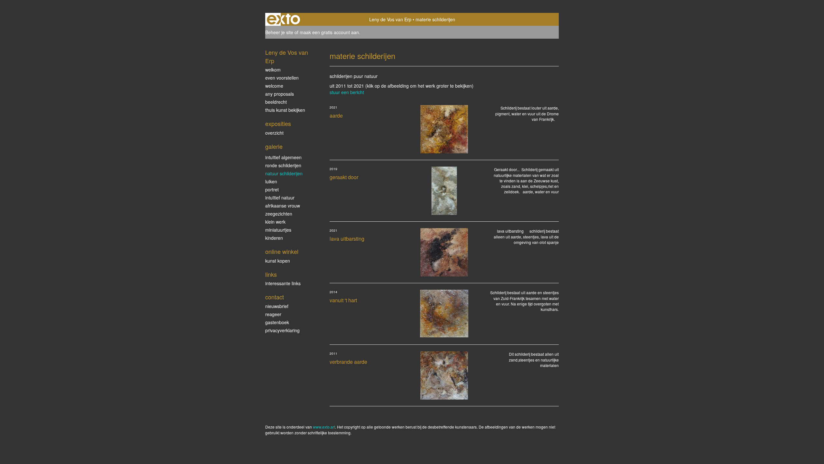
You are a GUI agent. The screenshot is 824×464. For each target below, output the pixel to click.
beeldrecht (276, 102)
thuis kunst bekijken (285, 110)
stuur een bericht (347, 92)
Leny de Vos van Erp (390, 19)
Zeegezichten (278, 213)
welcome (274, 85)
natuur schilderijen (284, 173)
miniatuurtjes (278, 230)
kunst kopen (277, 260)
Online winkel (281, 251)
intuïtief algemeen (283, 157)
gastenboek (277, 322)
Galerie (274, 146)
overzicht (274, 133)
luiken (271, 181)
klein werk (275, 221)
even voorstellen (282, 77)
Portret (272, 189)
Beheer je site (279, 32)
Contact (274, 297)
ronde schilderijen (283, 165)
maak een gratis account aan (329, 32)
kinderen (274, 238)
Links (271, 274)
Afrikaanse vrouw (282, 205)
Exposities (278, 124)
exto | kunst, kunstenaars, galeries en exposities (283, 19)
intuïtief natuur (280, 197)
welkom (273, 69)
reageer (273, 314)
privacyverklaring (282, 330)
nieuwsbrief (276, 306)
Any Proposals (279, 94)
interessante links (283, 283)
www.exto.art (324, 427)
